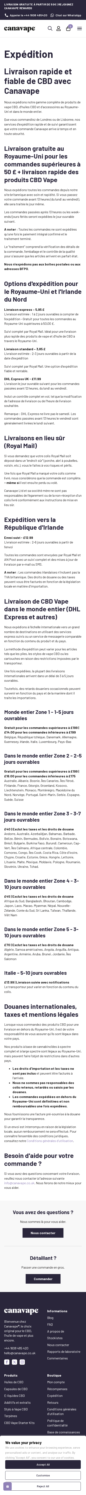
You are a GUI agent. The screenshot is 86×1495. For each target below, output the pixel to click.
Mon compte (56, 1382)
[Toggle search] (50, 28)
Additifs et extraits (17, 1402)
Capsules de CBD (16, 1389)
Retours (52, 1402)
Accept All (43, 1464)
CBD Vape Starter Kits (19, 1423)
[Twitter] (14, 1362)
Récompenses (57, 1389)
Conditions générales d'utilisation (50, 1141)
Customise (43, 1475)
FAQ (50, 1324)
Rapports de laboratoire (63, 1351)
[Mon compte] (58, 28)
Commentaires (57, 1358)
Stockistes (55, 1338)
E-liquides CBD (14, 1395)
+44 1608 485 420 (16, 1348)
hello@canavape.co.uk (19, 1353)
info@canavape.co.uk (19, 1183)
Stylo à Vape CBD (16, 1409)
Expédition (55, 1395)
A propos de (55, 1331)
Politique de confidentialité (57, 1423)
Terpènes (10, 1416)
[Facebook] (6, 1362)
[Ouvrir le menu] (79, 28)
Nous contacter (58, 1345)
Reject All (43, 1486)
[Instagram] (22, 1362)
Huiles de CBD (13, 1382)
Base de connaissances (63, 1432)
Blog (50, 1318)
